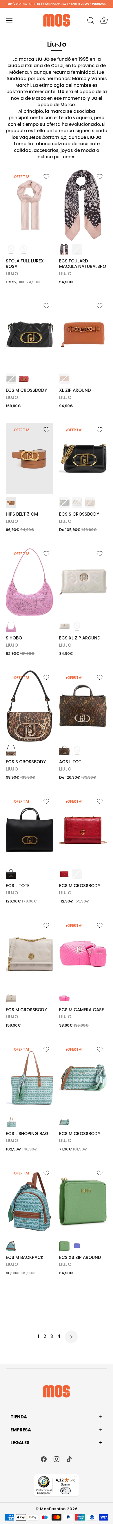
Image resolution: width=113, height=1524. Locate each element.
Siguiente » (71, 1336)
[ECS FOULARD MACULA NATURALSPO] (83, 205)
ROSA (24, 249)
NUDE (11, 249)
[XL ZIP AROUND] (83, 334)
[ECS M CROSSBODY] (29, 334)
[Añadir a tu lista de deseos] (46, 176)
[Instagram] (56, 1459)
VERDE (64, 1246)
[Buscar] (90, 21)
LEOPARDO (11, 750)
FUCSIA (64, 998)
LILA (77, 1246)
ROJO (24, 379)
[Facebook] (44, 1459)
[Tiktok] (69, 1459)
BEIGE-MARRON (77, 750)
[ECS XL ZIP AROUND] (83, 582)
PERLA (64, 626)
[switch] (65, 1491)
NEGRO (77, 249)
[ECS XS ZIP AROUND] (83, 1201)
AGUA (11, 1122)
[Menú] (9, 20)
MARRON (64, 379)
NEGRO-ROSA (64, 249)
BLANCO (77, 502)
